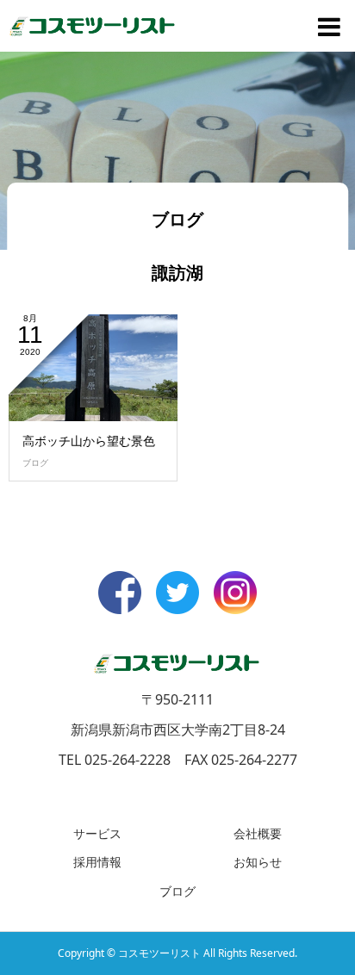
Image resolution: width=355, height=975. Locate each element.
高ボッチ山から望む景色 (88, 440)
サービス (97, 833)
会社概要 (258, 833)
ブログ (35, 462)
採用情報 (97, 862)
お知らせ (258, 862)
